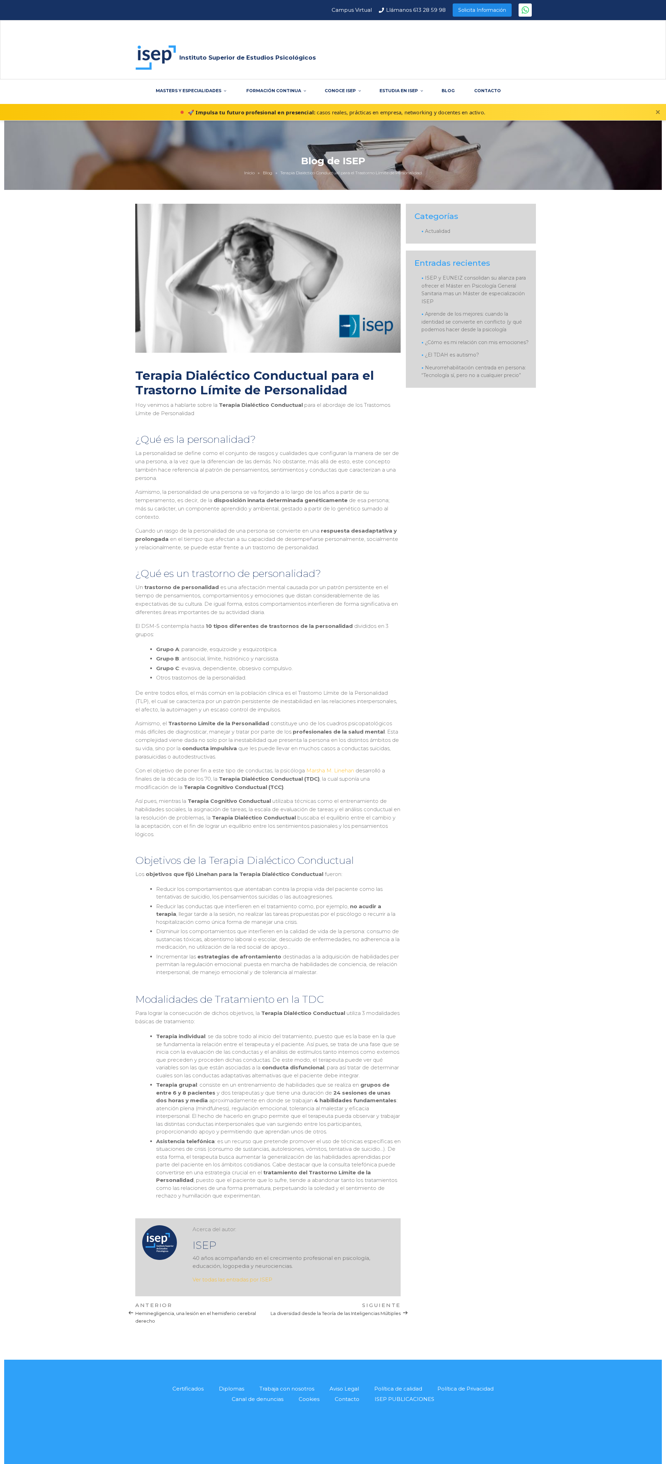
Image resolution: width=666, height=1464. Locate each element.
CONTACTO (487, 90)
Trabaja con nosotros (286, 1388)
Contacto (347, 1399)
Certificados (188, 1388)
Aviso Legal (344, 1388)
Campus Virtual (352, 10)
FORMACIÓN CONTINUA (273, 90)
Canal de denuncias (257, 1399)
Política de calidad (398, 1388)
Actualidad (437, 231)
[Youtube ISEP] (326, 1429)
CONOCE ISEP (340, 90)
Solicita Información (482, 10)
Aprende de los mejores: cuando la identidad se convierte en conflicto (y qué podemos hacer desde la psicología (471, 322)
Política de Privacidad (465, 1388)
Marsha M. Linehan (330, 770)
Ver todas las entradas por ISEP (232, 1279)
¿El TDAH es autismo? (452, 355)
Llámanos (416, 10)
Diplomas (231, 1388)
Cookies (309, 1399)
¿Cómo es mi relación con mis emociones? (477, 342)
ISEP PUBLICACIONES (404, 1399)
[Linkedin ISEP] (342, 1429)
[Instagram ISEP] (358, 1429)
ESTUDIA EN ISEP (398, 90)
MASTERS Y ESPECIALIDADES (188, 90)
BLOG (448, 90)
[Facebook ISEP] (310, 1429)
